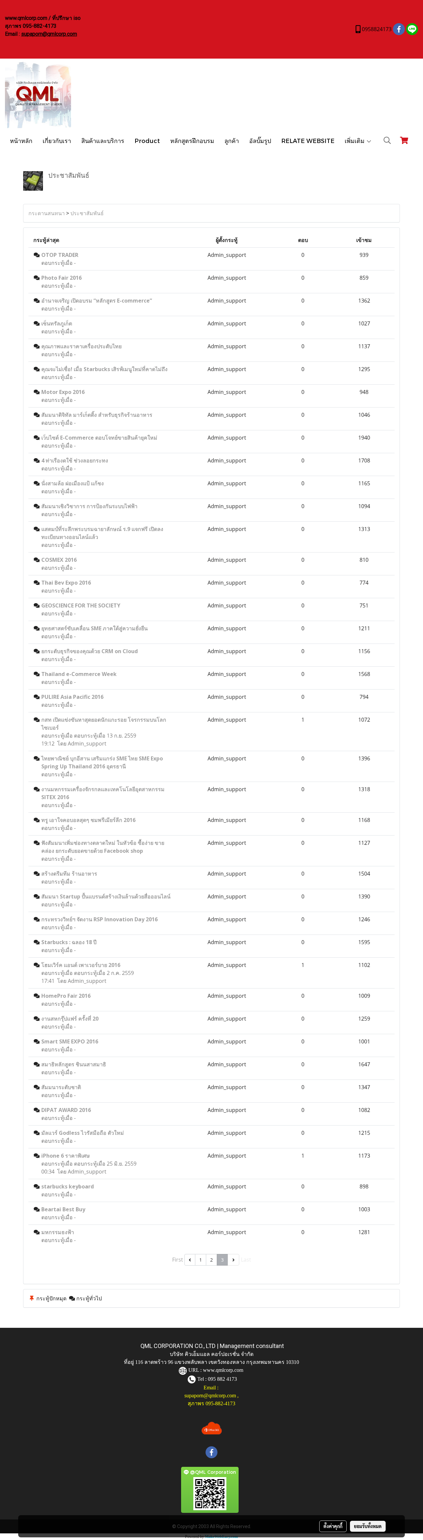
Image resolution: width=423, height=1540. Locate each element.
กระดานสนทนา (46, 213)
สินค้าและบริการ (102, 140)
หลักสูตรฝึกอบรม (192, 140)
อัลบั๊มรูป (260, 140)
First (177, 1259)
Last (246, 1259)
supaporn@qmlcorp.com (49, 34)
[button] (387, 140)
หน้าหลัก (21, 140)
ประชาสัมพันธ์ (87, 213)
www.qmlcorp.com (223, 1370)
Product (147, 140)
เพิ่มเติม (355, 140)
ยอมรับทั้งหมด (368, 1526)
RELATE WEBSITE (307, 140)
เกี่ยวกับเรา (57, 140)
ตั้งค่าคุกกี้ (333, 1526)
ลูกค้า (231, 140)
